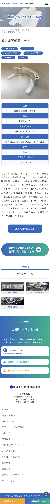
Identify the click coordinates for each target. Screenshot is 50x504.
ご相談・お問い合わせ (18, 362)
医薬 (23, 58)
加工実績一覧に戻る (25, 229)
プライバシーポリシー (13, 475)
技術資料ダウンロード (19, 370)
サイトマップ (8, 481)
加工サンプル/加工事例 (13, 427)
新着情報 (6, 463)
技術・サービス (9, 421)
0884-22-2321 (16, 350)
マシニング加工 (11, 53)
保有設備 (6, 439)
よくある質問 (8, 451)
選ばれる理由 (8, 416)
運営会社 (6, 469)
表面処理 (8, 58)
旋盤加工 (27, 49)
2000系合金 (9, 49)
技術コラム (7, 433)
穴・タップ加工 (33, 53)
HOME (5, 410)
